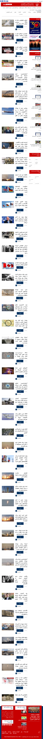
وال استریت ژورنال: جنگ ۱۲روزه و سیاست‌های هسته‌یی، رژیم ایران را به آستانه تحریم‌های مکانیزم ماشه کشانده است (21, 94)
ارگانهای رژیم (19, 687)
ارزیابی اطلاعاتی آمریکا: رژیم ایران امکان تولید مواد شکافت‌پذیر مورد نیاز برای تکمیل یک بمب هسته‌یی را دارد (21, 249)
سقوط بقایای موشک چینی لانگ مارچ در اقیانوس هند (21, 638)
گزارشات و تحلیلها (30, 166)
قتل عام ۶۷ (26, 732)
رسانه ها (9, 732)
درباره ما (36, 10)
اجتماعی (24, 12)
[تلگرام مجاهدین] (6, 1)
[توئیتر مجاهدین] (2, 1)
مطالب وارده (4, 732)
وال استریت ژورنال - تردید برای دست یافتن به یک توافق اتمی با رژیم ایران (21, 532)
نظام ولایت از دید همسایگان (22, 720)
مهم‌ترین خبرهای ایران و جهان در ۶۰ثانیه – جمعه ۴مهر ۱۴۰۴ (21, 49)
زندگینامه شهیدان (36, 163)
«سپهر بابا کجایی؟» (24, 714)
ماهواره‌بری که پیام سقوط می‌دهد (21, 696)
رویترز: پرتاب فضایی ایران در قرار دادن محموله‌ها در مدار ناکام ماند (21, 444)
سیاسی (20, 699)
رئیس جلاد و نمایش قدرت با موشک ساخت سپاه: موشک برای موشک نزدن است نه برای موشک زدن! (21, 277)
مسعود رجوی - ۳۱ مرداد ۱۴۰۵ (36, 59)
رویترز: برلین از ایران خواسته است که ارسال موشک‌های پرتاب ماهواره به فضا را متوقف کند (21, 502)
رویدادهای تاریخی (15, 7)
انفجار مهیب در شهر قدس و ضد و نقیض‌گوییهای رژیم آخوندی (21, 431)
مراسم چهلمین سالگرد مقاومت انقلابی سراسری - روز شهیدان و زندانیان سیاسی (22, 728)
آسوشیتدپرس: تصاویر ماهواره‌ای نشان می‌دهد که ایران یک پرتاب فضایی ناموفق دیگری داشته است (21, 386)
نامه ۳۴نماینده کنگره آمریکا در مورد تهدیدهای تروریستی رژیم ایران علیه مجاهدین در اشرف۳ (21, 308)
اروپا (19, 670)
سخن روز (15, 733)
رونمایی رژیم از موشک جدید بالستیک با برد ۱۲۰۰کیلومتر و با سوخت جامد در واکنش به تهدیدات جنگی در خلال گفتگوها (21, 112)
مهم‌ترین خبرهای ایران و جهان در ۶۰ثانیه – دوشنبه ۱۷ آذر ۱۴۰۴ (21, 35)
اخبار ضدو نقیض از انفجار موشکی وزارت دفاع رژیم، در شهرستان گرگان (21, 234)
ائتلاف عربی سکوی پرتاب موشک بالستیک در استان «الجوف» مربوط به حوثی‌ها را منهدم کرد (21, 416)
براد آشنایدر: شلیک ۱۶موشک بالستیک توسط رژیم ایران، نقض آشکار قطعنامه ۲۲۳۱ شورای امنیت (21, 597)
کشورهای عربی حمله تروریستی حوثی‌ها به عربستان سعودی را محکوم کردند (21, 370)
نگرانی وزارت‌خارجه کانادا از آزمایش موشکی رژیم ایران (21, 264)
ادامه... (7, 717)
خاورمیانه (20, 422)
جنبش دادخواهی (8, 7)
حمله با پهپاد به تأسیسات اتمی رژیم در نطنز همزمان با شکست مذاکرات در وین (21, 626)
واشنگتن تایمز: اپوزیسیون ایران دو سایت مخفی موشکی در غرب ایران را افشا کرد (21, 652)
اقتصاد (19, 12)
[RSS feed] (7, 1)
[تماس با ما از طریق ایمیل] (9, 724)
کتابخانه (39, 10)
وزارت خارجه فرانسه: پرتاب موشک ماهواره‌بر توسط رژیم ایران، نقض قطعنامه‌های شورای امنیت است (21, 459)
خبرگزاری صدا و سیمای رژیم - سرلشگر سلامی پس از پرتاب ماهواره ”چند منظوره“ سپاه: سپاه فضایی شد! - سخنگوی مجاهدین (21, 681)
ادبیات (4, 7)
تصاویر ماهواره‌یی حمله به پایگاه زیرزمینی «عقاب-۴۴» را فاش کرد (21, 22)
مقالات (25, 7)
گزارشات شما (32, 10)
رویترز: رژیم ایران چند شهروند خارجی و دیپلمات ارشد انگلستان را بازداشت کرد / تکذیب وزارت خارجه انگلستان (21, 324)
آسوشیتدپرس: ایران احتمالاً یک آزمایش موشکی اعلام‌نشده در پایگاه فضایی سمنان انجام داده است (21, 77)
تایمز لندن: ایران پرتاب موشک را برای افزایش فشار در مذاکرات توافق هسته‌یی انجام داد (21, 518)
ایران (11, 733)
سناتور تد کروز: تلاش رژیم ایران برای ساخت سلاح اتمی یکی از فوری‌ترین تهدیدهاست (21, 130)
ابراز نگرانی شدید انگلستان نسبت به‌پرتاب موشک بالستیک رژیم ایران (21, 666)
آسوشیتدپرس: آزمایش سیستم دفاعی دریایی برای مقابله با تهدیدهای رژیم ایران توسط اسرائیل (21, 401)
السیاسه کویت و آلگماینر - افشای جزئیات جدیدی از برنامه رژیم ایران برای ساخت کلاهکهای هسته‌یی (21, 145)
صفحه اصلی (39, 7)
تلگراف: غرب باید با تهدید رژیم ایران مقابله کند (21, 176)
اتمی (19, 135)
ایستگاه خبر (34, 7)
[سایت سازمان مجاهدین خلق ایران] (21, 4)
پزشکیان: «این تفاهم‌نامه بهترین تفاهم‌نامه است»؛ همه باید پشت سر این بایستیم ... (35, 89)
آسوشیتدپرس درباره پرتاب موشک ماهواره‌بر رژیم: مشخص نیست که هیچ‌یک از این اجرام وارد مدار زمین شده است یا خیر (21, 563)
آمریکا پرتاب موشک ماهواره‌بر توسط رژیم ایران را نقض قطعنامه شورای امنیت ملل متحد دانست (21, 546)
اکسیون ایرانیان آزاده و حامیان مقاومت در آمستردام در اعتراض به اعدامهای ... (36, 108)
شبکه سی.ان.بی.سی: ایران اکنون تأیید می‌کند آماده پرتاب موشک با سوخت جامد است (21, 355)
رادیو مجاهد (29, 7)
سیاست (29, 12)
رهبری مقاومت (21, 7)
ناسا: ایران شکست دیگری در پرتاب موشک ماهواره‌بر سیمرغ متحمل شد (21, 488)
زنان (21, 732)
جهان (15, 12)
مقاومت (34, 12)
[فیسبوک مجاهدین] (1, 1)
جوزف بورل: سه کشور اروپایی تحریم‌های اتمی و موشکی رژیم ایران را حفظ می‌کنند (21, 220)
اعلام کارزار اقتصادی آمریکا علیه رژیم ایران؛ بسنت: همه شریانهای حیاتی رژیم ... (35, 146)
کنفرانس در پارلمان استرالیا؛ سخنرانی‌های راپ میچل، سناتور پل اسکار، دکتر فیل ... (36, 69)
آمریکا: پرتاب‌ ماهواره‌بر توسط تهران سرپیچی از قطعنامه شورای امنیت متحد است (21, 340)
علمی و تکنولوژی (9, 12)
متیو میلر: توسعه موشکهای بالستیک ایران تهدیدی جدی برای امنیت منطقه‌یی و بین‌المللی (21, 292)
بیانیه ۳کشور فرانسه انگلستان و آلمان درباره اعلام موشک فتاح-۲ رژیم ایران (21, 204)
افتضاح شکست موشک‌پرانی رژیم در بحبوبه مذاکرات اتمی (21, 475)
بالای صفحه (39, 732)
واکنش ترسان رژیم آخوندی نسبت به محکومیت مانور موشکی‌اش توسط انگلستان (21, 580)
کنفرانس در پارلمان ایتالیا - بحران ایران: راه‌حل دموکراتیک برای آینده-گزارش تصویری (35, 717)
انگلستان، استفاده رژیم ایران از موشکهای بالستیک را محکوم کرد (21, 612)
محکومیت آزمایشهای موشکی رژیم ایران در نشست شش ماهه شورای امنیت (21, 189)
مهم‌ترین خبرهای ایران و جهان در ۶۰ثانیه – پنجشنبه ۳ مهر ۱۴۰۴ (21, 62)
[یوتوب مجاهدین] (4, 1)
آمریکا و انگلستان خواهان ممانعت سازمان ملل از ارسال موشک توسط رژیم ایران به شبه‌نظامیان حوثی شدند (21, 161)
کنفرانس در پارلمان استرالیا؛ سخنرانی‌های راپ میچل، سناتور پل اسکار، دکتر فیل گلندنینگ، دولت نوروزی (25, 1)
